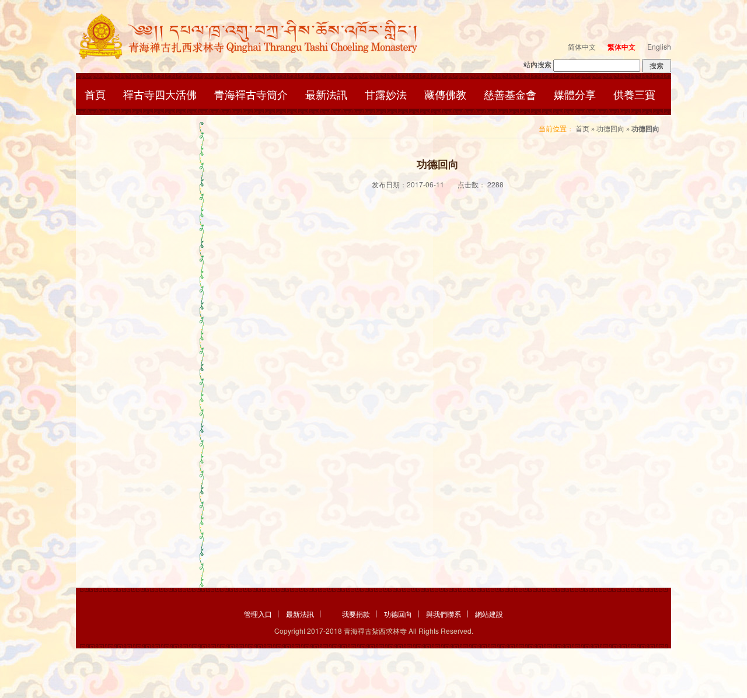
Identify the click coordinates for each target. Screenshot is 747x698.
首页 (582, 129)
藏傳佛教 (445, 94)
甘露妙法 (386, 94)
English (659, 46)
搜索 (657, 65)
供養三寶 (634, 94)
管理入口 (258, 613)
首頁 (95, 94)
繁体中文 (622, 46)
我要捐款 (356, 613)
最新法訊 (326, 94)
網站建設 (489, 613)
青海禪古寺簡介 (251, 94)
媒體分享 (575, 94)
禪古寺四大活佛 (160, 94)
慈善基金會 (510, 94)
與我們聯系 (443, 613)
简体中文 (582, 46)
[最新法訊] (255, 36)
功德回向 (610, 129)
